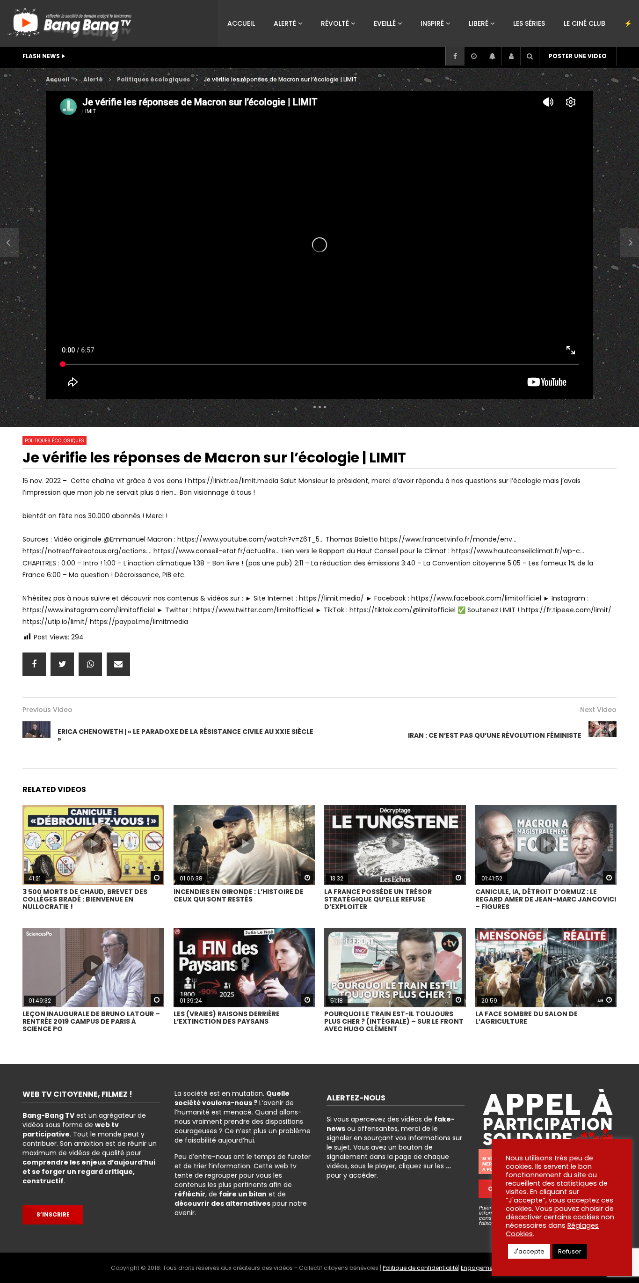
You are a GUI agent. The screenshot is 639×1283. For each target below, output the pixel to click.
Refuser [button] (569, 1251)
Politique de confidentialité (420, 1268)
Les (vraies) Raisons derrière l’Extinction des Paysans (227, 1017)
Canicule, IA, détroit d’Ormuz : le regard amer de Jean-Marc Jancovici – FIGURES (545, 899)
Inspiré (432, 23)
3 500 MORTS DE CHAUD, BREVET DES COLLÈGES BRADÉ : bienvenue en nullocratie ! (84, 899)
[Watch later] (473, 56)
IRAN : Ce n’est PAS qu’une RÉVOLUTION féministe (494, 735)
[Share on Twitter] (62, 664)
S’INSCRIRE (53, 1214)
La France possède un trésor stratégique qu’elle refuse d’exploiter (378, 899)
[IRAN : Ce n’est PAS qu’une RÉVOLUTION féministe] (602, 735)
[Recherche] (529, 56)
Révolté (335, 23)
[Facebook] (454, 56)
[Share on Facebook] (34, 664)
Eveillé (385, 23)
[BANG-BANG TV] (71, 21)
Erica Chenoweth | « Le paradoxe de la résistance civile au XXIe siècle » (185, 735)
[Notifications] (492, 56)
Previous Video (47, 709)
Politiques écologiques (54, 440)
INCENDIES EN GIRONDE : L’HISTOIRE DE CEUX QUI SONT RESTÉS (239, 895)
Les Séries (529, 23)
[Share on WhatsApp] (90, 664)
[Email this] (118, 664)
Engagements (481, 1268)
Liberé (478, 23)
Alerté (285, 23)
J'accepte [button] (529, 1251)
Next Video (598, 709)
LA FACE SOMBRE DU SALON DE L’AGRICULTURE (526, 1017)
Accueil (241, 23)
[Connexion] (510, 56)
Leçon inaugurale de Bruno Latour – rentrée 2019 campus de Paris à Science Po (91, 1021)
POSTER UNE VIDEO (578, 56)
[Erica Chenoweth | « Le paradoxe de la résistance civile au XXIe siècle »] (9, 242)
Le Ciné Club (584, 23)
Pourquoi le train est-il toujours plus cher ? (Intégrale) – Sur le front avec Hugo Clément (394, 1021)
